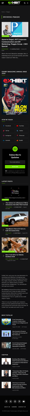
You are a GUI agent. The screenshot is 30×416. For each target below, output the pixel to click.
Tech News (5, 199)
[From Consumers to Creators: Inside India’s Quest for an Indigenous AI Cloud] (6, 322)
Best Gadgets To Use (8, 251)
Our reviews (5, 289)
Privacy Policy (15, 172)
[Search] (25, 3)
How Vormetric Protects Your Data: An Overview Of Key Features (19, 333)
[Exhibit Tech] (14, 3)
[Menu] (3, 3)
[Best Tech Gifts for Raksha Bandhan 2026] (15, 244)
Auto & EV (5, 225)
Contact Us (22, 406)
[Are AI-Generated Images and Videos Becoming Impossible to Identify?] (6, 345)
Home (3, 11)
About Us (7, 406)
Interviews (5, 36)
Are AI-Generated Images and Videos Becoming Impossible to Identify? (19, 344)
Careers (14, 406)
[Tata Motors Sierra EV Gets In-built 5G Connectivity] (15, 219)
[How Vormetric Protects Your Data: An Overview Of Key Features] (6, 333)
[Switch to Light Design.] (27, 3)
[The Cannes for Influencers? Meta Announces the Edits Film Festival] (15, 193)
